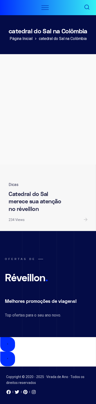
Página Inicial (21, 38)
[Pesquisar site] (87, 7)
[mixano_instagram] (33, 393)
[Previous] (7, 344)
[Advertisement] (48, 114)
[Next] (7, 359)
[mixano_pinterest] (25, 393)
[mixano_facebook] (8, 393)
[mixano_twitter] (17, 393)
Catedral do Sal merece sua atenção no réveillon (35, 201)
